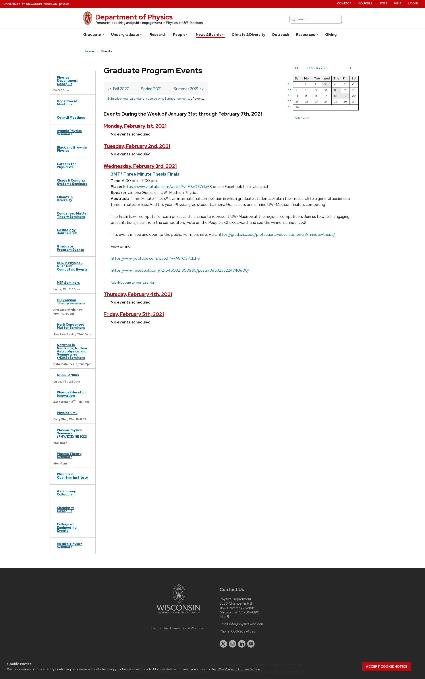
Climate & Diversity (248, 34)
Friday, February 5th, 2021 (134, 314)
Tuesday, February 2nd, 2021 (137, 146)
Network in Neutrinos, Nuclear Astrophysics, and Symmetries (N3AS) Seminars (72, 351)
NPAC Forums (68, 375)
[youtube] (251, 644)
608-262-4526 (243, 631)
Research (158, 34)
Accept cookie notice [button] (386, 666)
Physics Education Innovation (72, 393)
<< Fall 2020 (118, 88)
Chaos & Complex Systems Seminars (72, 182)
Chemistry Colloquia (65, 509)
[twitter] (223, 644)
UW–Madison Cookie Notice (238, 669)
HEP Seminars (68, 282)
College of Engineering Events (67, 527)
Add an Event (302, 117)
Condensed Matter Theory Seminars (72, 215)
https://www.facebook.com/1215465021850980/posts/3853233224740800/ (180, 270)
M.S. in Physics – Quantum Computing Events (72, 266)
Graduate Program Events (70, 247)
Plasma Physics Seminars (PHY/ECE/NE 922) (72, 433)
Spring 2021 (151, 88)
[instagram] (232, 644)
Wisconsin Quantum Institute (72, 475)
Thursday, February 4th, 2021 (138, 294)
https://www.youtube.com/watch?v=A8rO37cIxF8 (167, 186)
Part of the (178, 628)
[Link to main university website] (178, 614)
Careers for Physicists (66, 165)
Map (223, 617)
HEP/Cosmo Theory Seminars (71, 301)
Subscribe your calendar (124, 98)
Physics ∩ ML (67, 413)
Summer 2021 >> (189, 88)
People (179, 34)
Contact (344, 3)
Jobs (383, 3)
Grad (92, 34)
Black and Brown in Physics (72, 149)
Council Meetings (71, 117)
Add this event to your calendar (133, 282)
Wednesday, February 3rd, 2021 (140, 166)
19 (345, 96)
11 (334, 90)
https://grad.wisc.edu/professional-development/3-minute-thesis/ (276, 234)
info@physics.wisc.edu (246, 624)
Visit (398, 3)
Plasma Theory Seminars (69, 455)
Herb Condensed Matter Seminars (71, 326)
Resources (305, 34)
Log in (413, 3)
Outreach (280, 34)
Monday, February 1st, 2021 (135, 126)
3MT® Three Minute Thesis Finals (145, 174)
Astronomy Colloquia (66, 492)
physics (64, 4)
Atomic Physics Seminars (69, 132)
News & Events (209, 34)
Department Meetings (67, 102)
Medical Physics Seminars (69, 545)
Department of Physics (134, 17)
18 (335, 96)
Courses (365, 3)
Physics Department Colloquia (67, 80)
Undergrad (125, 34)
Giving (331, 34)
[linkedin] (241, 644)
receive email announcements (168, 98)
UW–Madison (30, 4)
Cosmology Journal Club (67, 231)
